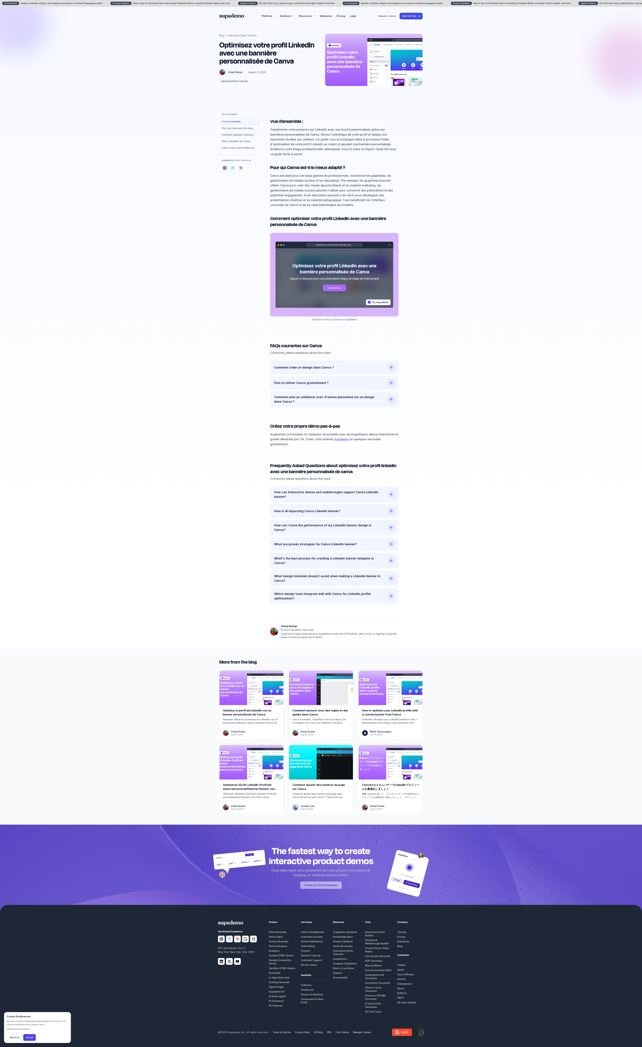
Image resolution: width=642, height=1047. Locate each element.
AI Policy (318, 1032)
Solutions (285, 16)
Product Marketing (312, 941)
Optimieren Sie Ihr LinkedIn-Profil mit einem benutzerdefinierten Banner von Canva (249, 789)
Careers (401, 932)
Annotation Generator (378, 982)
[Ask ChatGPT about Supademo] (221, 939)
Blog (221, 35)
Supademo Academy (345, 932)
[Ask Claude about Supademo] (237, 939)
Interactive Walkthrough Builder (377, 942)
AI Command (276, 1001)
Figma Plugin (276, 986)
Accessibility (340, 977)
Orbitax (401, 965)
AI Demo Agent (277, 996)
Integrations (340, 958)
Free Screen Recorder (377, 956)
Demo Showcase (343, 946)
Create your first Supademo (321, 885)
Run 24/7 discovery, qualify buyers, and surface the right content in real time (287, 3)
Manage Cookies (362, 1032)
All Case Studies (406, 1002)
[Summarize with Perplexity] (232, 168)
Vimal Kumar (235, 72)
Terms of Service (282, 1032)
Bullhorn (402, 993)
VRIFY (400, 997)
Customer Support (311, 960)
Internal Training (310, 955)
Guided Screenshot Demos (280, 962)
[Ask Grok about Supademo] (253, 939)
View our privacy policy (18, 1028)
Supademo (351, 319)
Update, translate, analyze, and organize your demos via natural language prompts (394, 3)
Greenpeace (404, 983)
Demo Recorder (278, 932)
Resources (305, 16)
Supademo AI (276, 991)
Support (337, 972)
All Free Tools (373, 1011)
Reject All (14, 1037)
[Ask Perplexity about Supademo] (229, 939)
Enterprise (326, 16)
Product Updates (343, 941)
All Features (276, 1005)
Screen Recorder (278, 941)
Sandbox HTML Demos (282, 968)
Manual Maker (373, 965)
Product (305, 950)
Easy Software (405, 974)
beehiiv (401, 979)
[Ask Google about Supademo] (245, 939)
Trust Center (342, 1032)
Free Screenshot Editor (378, 970)
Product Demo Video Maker (377, 950)
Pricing (341, 16)
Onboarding (308, 946)
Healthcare (307, 989)
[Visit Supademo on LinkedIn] (221, 961)
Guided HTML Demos (281, 955)
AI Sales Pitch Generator (373, 1005)
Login (353, 16)
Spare (400, 969)
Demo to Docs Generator (373, 989)
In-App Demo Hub (279, 977)
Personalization (278, 946)
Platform (267, 16)
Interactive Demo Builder (375, 934)
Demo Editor (276, 936)
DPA (329, 1032)
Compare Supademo (345, 963)
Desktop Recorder (279, 982)
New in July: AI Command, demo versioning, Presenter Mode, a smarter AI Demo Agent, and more (171, 3)
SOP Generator (374, 960)
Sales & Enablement (312, 932)
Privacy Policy (302, 1032)
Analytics (274, 950)
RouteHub (274, 972)
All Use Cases (309, 964)
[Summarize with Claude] (240, 168)
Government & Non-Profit (312, 1001)
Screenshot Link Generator (374, 976)
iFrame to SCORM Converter (375, 997)
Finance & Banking (312, 994)
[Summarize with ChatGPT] (224, 168)
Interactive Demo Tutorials (242, 35)
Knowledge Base (343, 936)
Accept (29, 1037)
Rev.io (400, 988)
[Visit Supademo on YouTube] (237, 961)
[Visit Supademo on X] (229, 961)
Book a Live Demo (343, 968)
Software (306, 985)
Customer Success (312, 936)
